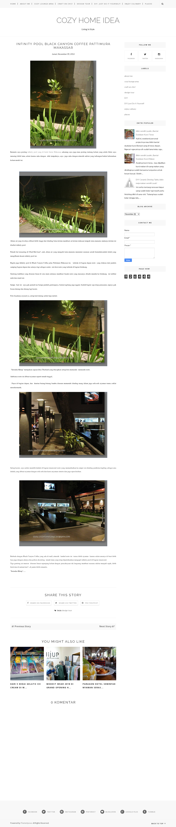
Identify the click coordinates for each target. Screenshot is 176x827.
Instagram (159, 58)
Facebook (131, 58)
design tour (67, 610)
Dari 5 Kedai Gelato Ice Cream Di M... (25, 686)
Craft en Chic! (65, 4)
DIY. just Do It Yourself (134, 103)
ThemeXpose (26, 823)
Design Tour (83, 4)
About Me (25, 4)
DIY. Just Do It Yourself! (107, 4)
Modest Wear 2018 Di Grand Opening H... (60, 686)
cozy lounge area (131, 81)
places (127, 114)
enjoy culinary (130, 109)
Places (148, 4)
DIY (126, 98)
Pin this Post (91, 603)
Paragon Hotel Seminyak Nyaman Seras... (99, 686)
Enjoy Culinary (133, 4)
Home (13, 4)
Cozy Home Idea (88, 20)
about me (128, 76)
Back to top (157, 823)
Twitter (145, 58)
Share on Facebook (40, 603)
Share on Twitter (68, 603)
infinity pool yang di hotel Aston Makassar (44, 152)
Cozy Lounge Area (44, 4)
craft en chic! (130, 87)
